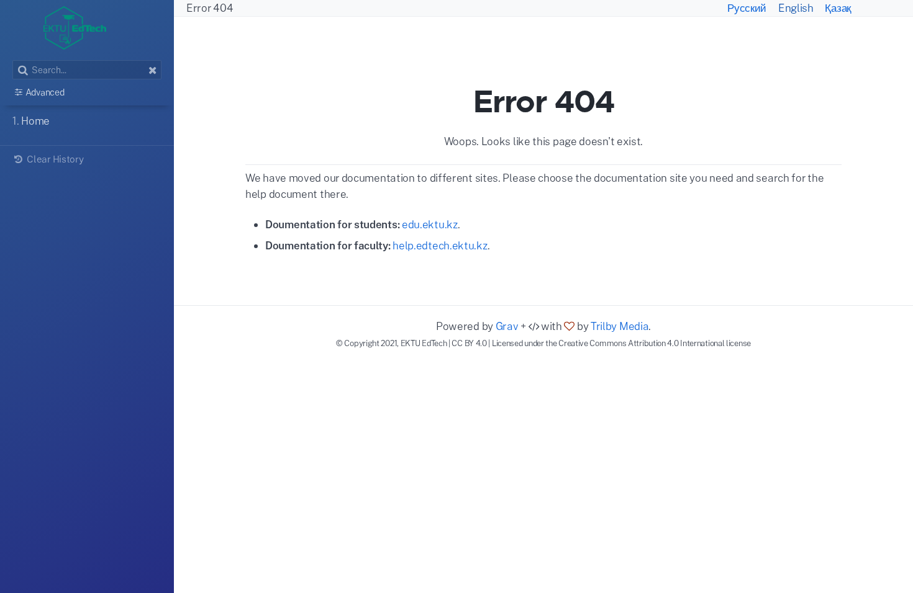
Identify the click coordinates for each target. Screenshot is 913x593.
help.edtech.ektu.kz (440, 245)
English (797, 7)
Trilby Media (619, 325)
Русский (748, 7)
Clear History (54, 158)
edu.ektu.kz (430, 224)
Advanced (45, 92)
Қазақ (838, 7)
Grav (507, 325)
